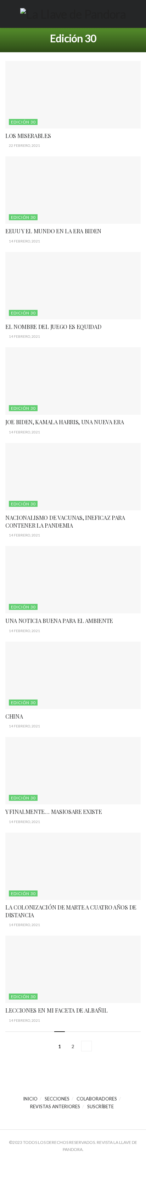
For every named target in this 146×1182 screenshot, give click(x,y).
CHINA (14, 716)
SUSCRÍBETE (100, 1106)
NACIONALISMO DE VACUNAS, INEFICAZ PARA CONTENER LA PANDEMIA (65, 521)
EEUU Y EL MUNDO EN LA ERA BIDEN (53, 231)
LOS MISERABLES (28, 135)
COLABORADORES (97, 1099)
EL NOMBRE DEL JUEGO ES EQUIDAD (53, 326)
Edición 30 (23, 122)
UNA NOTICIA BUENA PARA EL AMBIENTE (59, 620)
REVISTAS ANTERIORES (55, 1106)
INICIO (30, 1099)
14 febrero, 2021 (24, 241)
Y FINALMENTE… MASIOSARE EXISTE (53, 811)
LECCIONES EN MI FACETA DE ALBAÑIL (56, 1010)
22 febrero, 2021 (24, 145)
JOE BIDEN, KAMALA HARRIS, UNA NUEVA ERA (64, 422)
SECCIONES (57, 1099)
